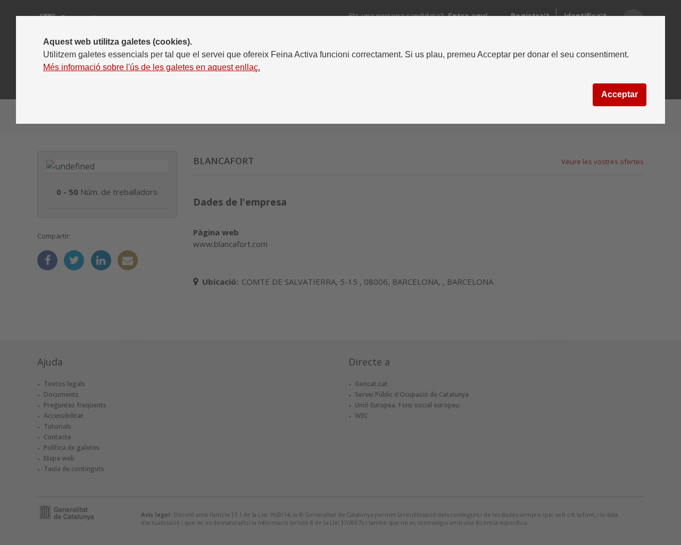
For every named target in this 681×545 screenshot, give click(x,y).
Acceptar (619, 94)
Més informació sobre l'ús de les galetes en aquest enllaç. (151, 67)
